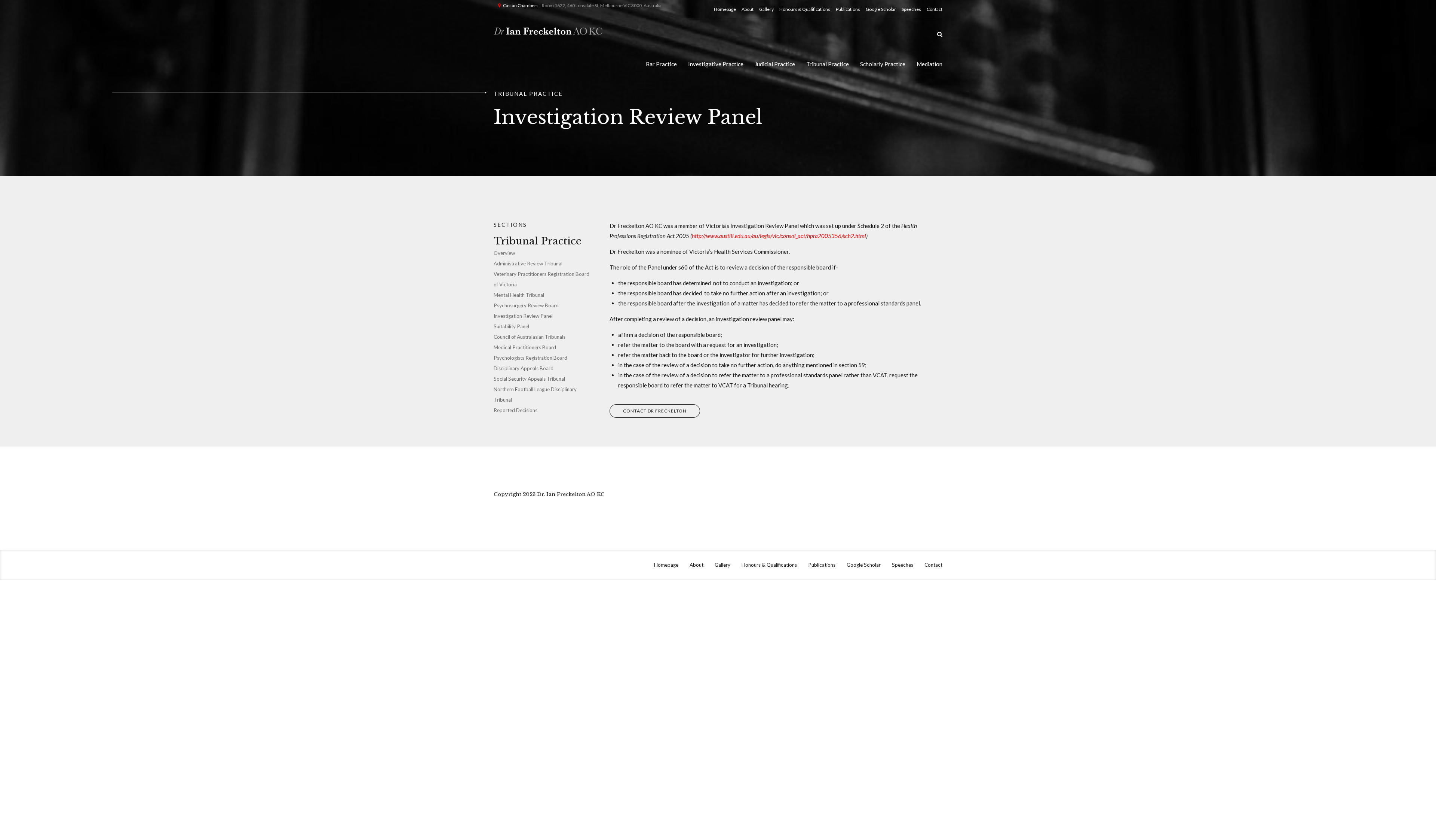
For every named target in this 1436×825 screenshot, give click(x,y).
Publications (848, 9)
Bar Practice (661, 64)
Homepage (725, 9)
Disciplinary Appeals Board (523, 368)
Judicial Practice (775, 64)
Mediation (929, 64)
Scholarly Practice (882, 64)
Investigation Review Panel (523, 316)
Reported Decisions (515, 410)
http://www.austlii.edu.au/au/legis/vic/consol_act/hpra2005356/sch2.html (779, 235)
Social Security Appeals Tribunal (529, 379)
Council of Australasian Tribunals (529, 337)
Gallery (766, 9)
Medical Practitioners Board (525, 347)
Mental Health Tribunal (519, 295)
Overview (504, 253)
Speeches (911, 9)
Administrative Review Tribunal (528, 264)
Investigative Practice (715, 64)
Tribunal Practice (827, 64)
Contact (934, 9)
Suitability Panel (511, 326)
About (748, 9)
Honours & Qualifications (804, 9)
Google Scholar (881, 9)
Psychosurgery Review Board (526, 305)
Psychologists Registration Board (530, 358)
